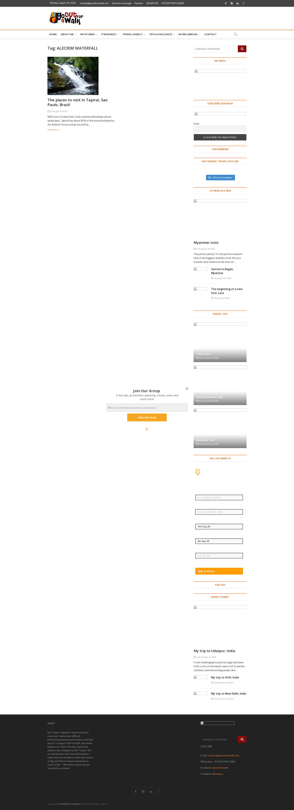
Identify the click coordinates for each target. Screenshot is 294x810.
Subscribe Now (147, 417)
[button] (146, 390)
